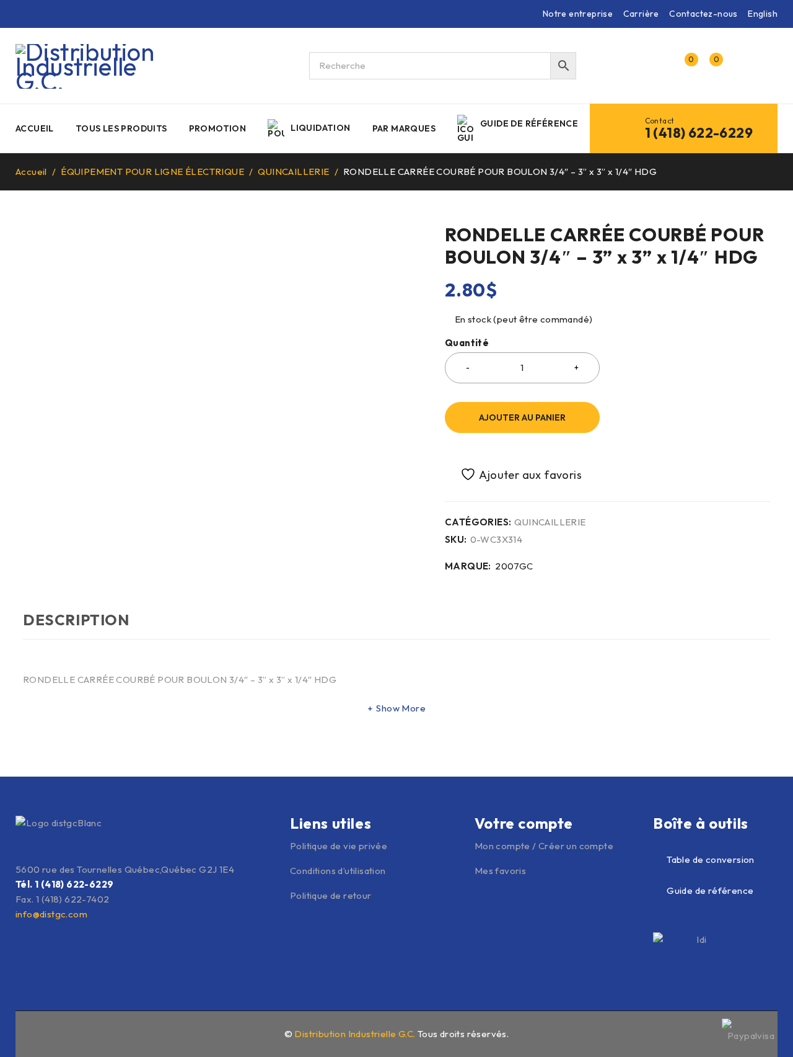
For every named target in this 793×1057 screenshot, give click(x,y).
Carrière (641, 13)
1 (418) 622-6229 (699, 132)
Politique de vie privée (338, 846)
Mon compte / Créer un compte (544, 846)
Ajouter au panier (522, 417)
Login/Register (658, 65)
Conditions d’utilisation (338, 870)
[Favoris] (514, 474)
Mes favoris (500, 870)
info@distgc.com (51, 914)
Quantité (467, 343)
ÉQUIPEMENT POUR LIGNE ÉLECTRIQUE (152, 171)
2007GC (514, 566)
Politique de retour (331, 895)
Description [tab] (76, 619)
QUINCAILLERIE (293, 171)
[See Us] (49, 1032)
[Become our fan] (23, 1032)
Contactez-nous (703, 13)
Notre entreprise (578, 13)
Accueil (31, 171)
